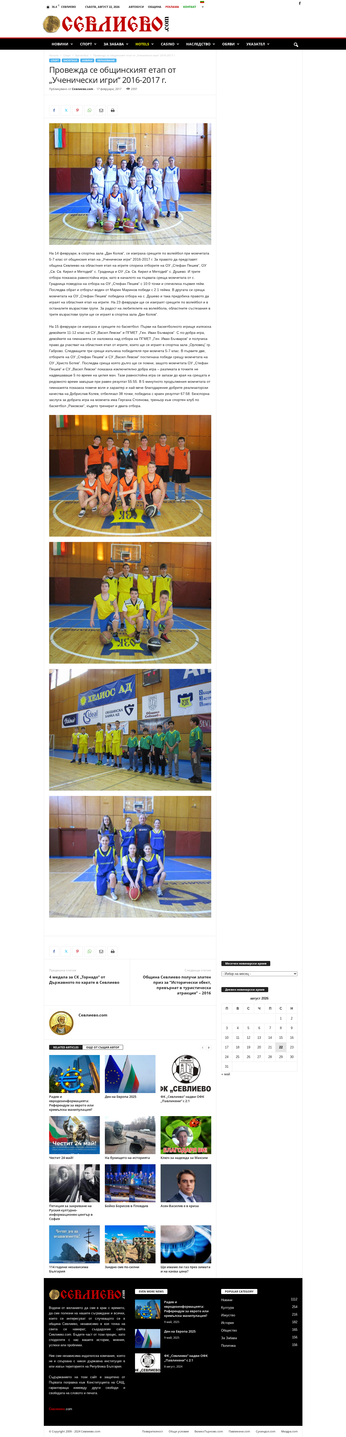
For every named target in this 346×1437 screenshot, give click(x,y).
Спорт (86, 44)
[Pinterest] (77, 110)
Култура (227, 1307)
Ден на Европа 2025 (120, 1096)
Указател (255, 44)
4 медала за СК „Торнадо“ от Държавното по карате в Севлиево (84, 979)
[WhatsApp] (89, 110)
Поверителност (152, 1431)
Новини (60, 44)
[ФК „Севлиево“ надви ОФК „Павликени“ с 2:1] (186, 1074)
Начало (54, 55)
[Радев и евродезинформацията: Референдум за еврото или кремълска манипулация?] (74, 1074)
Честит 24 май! (61, 1157)
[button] (295, 45)
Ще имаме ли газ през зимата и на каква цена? (185, 1269)
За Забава (114, 44)
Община (154, 7)
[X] (66, 110)
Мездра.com (289, 1431)
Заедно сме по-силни (122, 1267)
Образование (106, 60)
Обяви (228, 44)
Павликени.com (239, 1431)
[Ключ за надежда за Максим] (186, 1135)
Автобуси (136, 7)
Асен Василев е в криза (180, 1206)
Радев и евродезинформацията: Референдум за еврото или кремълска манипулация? (71, 1103)
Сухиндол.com (265, 1431)
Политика (228, 1346)
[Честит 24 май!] (74, 1135)
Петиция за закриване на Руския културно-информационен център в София (71, 1212)
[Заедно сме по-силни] (130, 1244)
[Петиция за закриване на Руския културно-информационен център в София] (74, 1183)
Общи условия (179, 1431)
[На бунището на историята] (130, 1135)
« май (225, 1074)
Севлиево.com (82, 89)
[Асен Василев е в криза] (186, 1183)
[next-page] (208, 1047)
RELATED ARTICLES (66, 1047)
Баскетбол (81, 55)
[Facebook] (300, 3)
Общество (229, 1330)
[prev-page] (202, 1047)
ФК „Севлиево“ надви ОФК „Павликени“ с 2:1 (182, 1098)
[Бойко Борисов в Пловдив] (130, 1183)
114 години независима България (68, 1269)
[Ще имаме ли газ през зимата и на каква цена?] (186, 1244)
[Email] (101, 110)
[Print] (112, 110)
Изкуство (228, 1315)
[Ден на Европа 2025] (130, 1074)
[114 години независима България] (74, 1244)
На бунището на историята (127, 1157)
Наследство (198, 44)
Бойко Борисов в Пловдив (126, 1206)
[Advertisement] (244, 24)
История (227, 1323)
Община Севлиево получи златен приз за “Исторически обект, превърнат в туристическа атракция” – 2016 (177, 984)
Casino (168, 44)
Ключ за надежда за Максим (184, 1157)
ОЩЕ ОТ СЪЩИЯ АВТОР (102, 1047)
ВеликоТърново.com (209, 1431)
